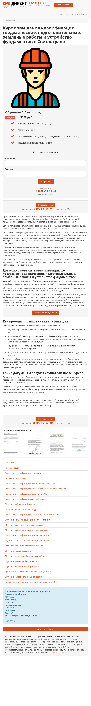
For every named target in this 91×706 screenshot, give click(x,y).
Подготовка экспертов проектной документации (27, 540)
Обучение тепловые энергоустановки (22, 566)
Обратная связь (58, 652)
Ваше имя (10, 158)
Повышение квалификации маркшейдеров (24, 499)
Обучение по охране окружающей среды (24, 525)
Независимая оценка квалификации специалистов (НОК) (31, 582)
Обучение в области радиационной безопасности (28, 519)
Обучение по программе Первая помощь (24, 545)
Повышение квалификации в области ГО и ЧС (26, 494)
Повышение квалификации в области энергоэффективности (32, 514)
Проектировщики (13, 468)
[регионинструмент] (12, 443)
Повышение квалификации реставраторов (24, 473)
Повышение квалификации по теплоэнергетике (27, 535)
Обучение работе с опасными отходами (23, 577)
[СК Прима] (78, 444)
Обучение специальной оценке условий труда (26, 556)
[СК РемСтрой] (34, 444)
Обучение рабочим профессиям (20, 504)
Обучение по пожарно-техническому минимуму (27, 530)
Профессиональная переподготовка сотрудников (28, 571)
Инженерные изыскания (16, 478)
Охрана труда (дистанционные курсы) (22, 509)
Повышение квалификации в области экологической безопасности (36, 488)
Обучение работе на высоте (18, 551)
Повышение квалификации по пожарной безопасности (30, 483)
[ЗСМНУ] (56, 444)
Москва (64, 14)
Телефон (9, 169)
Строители (9, 462)
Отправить (46, 181)
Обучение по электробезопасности (21, 561)
